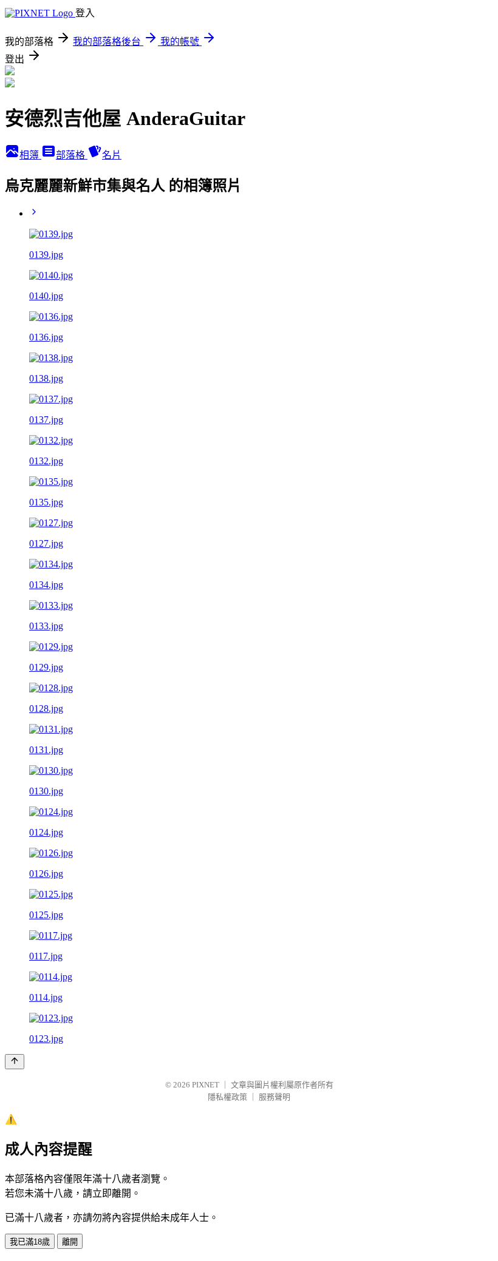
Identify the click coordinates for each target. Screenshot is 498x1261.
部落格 (71, 155)
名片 (111, 155)
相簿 (30, 155)
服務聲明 (274, 1096)
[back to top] (14, 1061)
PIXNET (205, 1084)
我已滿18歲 (30, 1241)
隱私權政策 (227, 1096)
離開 (70, 1241)
